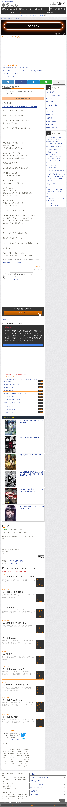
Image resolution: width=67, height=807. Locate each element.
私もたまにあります (51, 166)
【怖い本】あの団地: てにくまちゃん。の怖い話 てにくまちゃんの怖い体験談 (20, 380)
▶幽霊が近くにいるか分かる (13, 262)
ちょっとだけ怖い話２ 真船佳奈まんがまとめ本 (19, 107)
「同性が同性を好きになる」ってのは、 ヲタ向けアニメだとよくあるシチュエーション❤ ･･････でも (55, 158)
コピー (59, 82)
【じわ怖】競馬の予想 (15, 561)
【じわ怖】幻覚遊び (8, 387)
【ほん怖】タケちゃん (9, 406)
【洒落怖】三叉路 (8, 412)
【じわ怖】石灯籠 (8, 390)
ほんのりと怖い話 (25, 9)
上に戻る (62, 800)
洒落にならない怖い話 (9, 9)
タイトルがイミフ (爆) (52, 204)
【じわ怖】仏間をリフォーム (11, 384)
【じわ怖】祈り (13, 563)
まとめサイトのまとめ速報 (10, 74)
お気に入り (17, 12)
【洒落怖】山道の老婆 (9, 409)
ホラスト (33, 774)
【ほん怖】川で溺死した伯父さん (12, 399)
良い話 (50, 184)
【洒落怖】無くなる (8, 396)
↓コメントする (15, 279)
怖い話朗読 (49, 12)
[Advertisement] (34, 50)
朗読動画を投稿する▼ (23, 98)
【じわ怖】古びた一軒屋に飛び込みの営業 (14, 393)
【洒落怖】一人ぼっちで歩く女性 (12, 403)
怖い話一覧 (34, 791)
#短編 (4, 319)
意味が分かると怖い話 (57, 9)
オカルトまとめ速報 (8, 77)
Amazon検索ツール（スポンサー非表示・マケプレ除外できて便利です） (23, 71)
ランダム (33, 805)
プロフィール (14, 739)
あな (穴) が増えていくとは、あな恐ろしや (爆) (55, 198)
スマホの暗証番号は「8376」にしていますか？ (16, 67)
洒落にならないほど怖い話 (39, 777)
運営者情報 (34, 794)
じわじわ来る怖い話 (41, 9)
